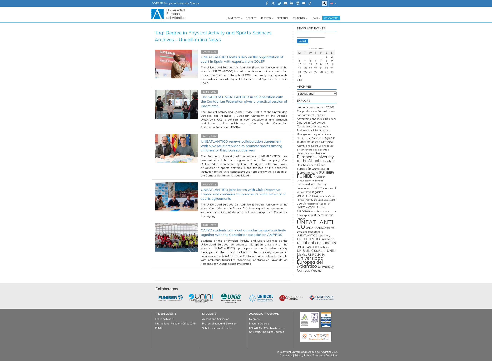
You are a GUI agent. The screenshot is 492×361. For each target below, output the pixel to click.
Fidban (321, 164)
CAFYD (330, 107)
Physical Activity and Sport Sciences (314, 200)
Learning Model (164, 318)
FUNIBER (306, 176)
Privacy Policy (302, 355)
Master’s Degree (259, 323)
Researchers (312, 203)
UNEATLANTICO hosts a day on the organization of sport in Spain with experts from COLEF (242, 59)
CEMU (158, 328)
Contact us (331, 18)
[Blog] (297, 3)
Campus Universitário (309, 111)
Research (283, 18)
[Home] (168, 13)
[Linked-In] (291, 3)
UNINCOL (320, 251)
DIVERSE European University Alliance (175, 3)
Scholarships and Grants (217, 328)
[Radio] (303, 3)
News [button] (314, 18)
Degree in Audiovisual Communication (311, 124)
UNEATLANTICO (315, 224)
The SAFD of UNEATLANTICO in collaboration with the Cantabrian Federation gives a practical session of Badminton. (244, 101)
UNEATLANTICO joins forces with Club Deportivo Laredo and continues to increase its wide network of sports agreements (243, 194)
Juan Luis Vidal (327, 196)
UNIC (309, 251)
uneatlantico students (316, 242)
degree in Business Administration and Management (313, 130)
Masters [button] (265, 18)
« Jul (299, 80)
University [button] (233, 18)
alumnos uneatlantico (311, 107)
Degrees (251, 18)
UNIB (301, 251)
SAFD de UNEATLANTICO (323, 211)
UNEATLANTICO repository (313, 235)
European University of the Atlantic (315, 158)
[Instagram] (279, 3)
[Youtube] (285, 3)
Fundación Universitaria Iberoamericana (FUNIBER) (315, 170)
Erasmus (321, 153)
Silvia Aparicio (305, 215)
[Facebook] (267, 3)
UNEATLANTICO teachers (313, 247)
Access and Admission (215, 318)
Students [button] (299, 18)
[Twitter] (273, 3)
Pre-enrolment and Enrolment (219, 323)
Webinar (316, 270)
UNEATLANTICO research (315, 239)
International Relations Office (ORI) (175, 323)
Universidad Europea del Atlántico (310, 262)
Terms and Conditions (325, 355)
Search (303, 40)
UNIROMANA (316, 254)
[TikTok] (310, 3)
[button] (332, 3)
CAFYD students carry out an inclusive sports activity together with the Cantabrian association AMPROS (243, 232)
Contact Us (286, 355)
